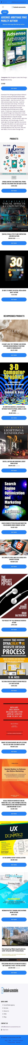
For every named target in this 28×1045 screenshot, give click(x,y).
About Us (6, 1011)
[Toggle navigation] (3, 7)
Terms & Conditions (17, 1040)
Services (6, 1008)
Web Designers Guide (14, 77)
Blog (5, 1017)
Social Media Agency (9, 1005)
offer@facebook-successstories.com (18, 2)
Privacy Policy (11, 1042)
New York (5, 2)
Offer (4, 12)
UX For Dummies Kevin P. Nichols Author (14, 858)
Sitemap (18, 1042)
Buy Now (14, 88)
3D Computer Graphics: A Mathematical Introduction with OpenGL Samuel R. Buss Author (14, 409)
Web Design (23, 77)
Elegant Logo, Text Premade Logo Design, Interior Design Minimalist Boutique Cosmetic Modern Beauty (14, 346)
